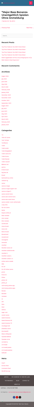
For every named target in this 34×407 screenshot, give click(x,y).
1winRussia (5, 143)
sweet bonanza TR (7, 323)
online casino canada (7, 261)
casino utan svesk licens (8, 199)
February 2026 (6, 89)
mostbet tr (5, 253)
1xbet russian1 (6, 161)
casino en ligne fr (6, 191)
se (2, 299)
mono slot (4, 229)
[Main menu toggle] (30, 3)
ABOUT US (17, 384)
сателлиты (5, 342)
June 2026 (4, 81)
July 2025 (4, 108)
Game (3, 210)
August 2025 (5, 105)
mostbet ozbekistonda (8, 250)
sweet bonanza (6, 318)
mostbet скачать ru (7, 258)
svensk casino (5, 315)
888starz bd (5, 164)
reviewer (4, 296)
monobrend (5, 237)
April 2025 (5, 116)
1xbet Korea (5, 156)
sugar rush (4, 312)
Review (4, 291)
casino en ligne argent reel (9, 188)
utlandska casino (6, 328)
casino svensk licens (7, 194)
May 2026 (4, 84)
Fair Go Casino (6, 207)
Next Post (30, 28)
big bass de (5, 21)
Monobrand (5, 234)
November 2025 (6, 97)
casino (3, 183)
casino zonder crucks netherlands (11, 202)
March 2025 (5, 119)
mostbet (4, 245)
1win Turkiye (5, 140)
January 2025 (5, 124)
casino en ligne (6, 186)
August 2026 (5, 76)
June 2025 (4, 111)
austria (3, 167)
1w (2, 135)
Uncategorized (6, 326)
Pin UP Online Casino (7, 269)
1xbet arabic (5, 148)
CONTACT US (25, 380)
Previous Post (5, 28)
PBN (3, 264)
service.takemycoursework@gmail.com (20, 392)
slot (3, 301)
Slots (3, 304)
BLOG (17, 380)
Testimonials (9, 380)
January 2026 (5, 92)
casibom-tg (5, 180)
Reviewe (4, 293)
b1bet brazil (5, 169)
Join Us (6, 377)
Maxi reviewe (5, 215)
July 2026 (4, 79)
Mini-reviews (5, 221)
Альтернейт (5, 331)
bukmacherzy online (7, 178)
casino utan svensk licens (8, 196)
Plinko (3, 277)
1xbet (3, 145)
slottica (4, 309)
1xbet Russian (5, 159)
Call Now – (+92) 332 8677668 (9, 388)
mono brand (5, 226)
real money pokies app (8, 285)
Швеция (4, 352)
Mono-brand (5, 231)
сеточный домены (7, 350)
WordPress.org (6, 371)
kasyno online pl (6, 213)
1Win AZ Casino (6, 137)
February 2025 (6, 122)
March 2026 (5, 87)
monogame (5, 239)
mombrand (5, 223)
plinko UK (4, 280)
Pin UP (3, 266)
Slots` (3, 307)
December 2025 (6, 95)
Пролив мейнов (6, 336)
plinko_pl (4, 283)
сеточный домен (6, 347)
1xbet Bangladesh (7, 151)
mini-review (5, 218)
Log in (3, 363)
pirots (3, 272)
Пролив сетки (6, 339)
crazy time (5, 204)
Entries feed (5, 365)
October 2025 (5, 100)
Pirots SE (4, 274)
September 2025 (6, 103)
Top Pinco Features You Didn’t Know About (13, 47)
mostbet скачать (6, 256)
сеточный (4, 344)
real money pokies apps (8, 288)
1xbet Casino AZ (6, 153)
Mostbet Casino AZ (7, 248)
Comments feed (6, 368)
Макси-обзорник (6, 334)
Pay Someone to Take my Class (21, 377)
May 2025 (4, 114)
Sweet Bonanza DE (7, 320)
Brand (3, 175)
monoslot (4, 242)
